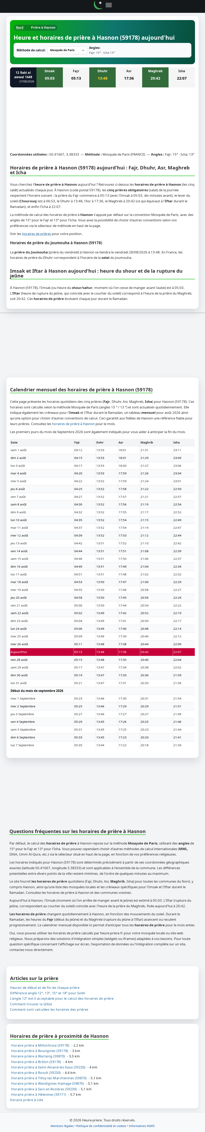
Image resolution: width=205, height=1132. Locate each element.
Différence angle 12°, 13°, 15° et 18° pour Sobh (47, 993)
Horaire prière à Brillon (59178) (36, 1061)
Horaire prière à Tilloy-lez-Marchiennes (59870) (49, 1078)
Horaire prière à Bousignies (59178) (39, 1051)
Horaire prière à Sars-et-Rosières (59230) (44, 1089)
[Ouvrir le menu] (109, 5)
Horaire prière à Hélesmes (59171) (38, 1094)
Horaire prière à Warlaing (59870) (38, 1056)
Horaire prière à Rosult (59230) (36, 1072)
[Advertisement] (102, 120)
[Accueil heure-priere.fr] (98, 5)
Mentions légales (62, 1126)
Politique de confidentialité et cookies (101, 1126)
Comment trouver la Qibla (31, 1004)
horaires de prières (36, 233)
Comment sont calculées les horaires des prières (49, 1009)
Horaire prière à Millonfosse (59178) (40, 1045)
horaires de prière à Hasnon (73, 423)
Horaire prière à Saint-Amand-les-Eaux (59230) (48, 1067)
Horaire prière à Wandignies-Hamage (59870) (47, 1083)
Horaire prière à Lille (26, 1100)
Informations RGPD (142, 1126)
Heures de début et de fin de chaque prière (44, 987)
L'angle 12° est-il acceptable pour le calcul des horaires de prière (62, 998)
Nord (19, 27)
